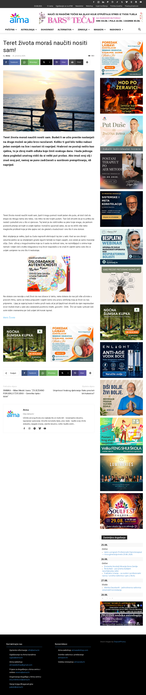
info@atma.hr (33, 650)
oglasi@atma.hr (16, 657)
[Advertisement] (48, 191)
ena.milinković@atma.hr (19, 679)
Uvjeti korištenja (102, 6)
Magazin (98, 29)
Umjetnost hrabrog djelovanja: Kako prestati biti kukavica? (73, 392)
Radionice (115, 29)
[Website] (131, 2)
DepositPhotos (120, 642)
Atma (8, 56)
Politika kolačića (116, 6)
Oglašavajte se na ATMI (64, 6)
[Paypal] (108, 2)
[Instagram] (98, 2)
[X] (122, 2)
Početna (10, 29)
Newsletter (79, 6)
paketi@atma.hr (16, 687)
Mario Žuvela (9, 317)
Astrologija (28, 29)
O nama (50, 6)
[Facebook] (94, 2)
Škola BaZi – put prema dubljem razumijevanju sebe (116, 569)
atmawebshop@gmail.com (20, 665)
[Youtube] (141, 2)
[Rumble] (112, 2)
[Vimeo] (126, 2)
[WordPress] (136, 2)
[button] (139, 29)
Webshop (89, 6)
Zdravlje (82, 29)
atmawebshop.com (80, 650)
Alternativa (64, 29)
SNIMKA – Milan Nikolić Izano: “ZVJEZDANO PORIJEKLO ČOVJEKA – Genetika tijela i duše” (23, 393)
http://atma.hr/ (28, 414)
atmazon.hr (63, 657)
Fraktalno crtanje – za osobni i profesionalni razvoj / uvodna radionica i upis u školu (121, 574)
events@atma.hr (23, 672)
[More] (87, 62)
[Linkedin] (103, 2)
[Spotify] (35, 428)
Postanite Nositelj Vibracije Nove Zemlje (121, 566)
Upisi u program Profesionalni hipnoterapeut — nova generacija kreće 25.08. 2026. (122, 553)
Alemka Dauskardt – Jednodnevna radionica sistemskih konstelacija (121, 588)
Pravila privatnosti (131, 6)
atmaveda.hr (79, 662)
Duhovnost (47, 29)
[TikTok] (117, 2)
